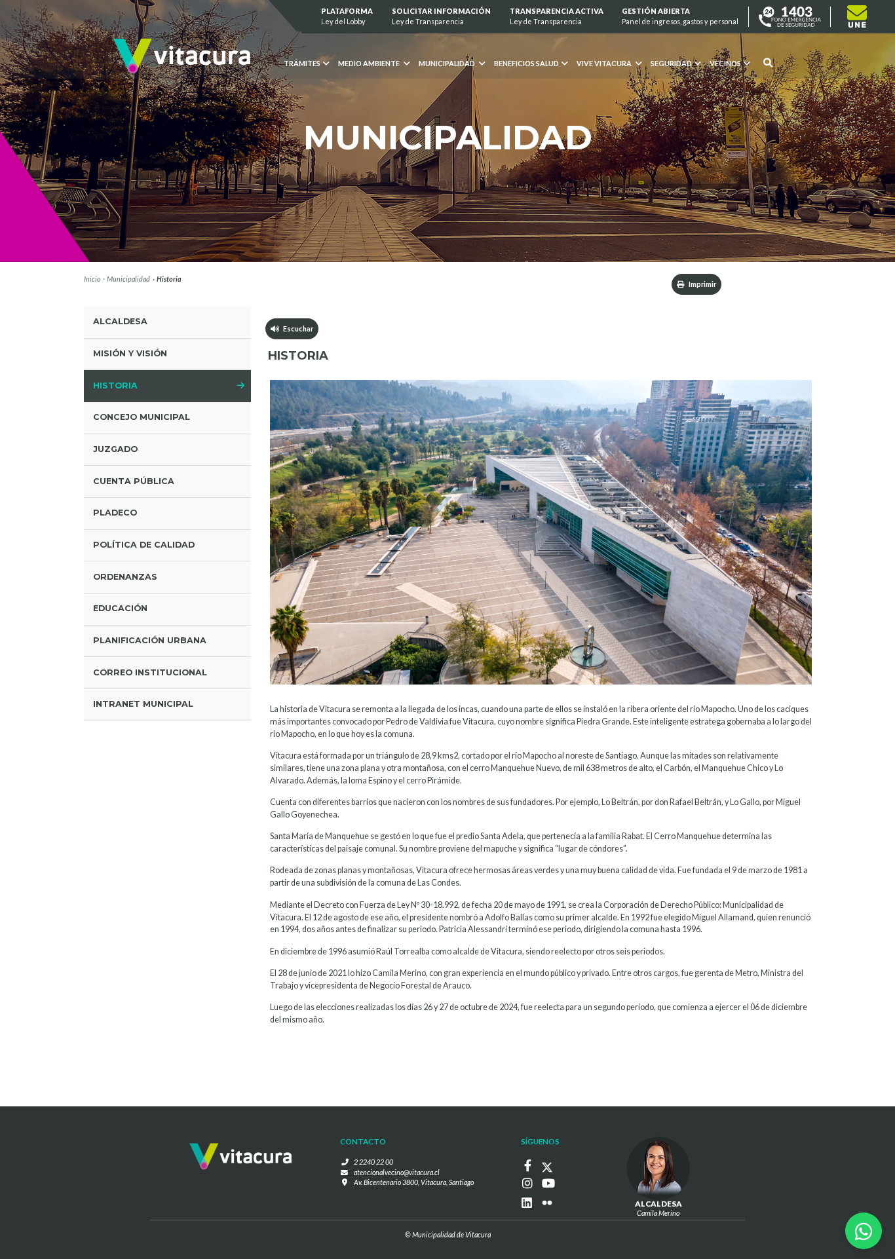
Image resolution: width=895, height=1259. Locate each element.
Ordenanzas (125, 577)
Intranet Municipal (143, 704)
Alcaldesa (120, 321)
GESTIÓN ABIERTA (680, 16)
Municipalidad (128, 278)
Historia (115, 385)
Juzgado (115, 449)
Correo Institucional (150, 672)
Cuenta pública (133, 481)
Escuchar (296, 328)
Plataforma (347, 16)
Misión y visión (130, 353)
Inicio (92, 278)
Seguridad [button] (671, 63)
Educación (120, 608)
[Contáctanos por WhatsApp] (863, 1230)
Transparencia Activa (556, 16)
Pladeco (115, 512)
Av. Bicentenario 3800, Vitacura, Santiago (414, 1182)
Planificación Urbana (149, 640)
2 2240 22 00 (373, 1161)
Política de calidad (144, 545)
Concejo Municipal (141, 417)
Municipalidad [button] (447, 63)
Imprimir (701, 284)
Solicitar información (441, 16)
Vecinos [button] (725, 63)
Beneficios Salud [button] (526, 63)
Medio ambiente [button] (369, 63)
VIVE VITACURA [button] (605, 63)
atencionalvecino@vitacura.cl (397, 1172)
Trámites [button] (302, 63)
